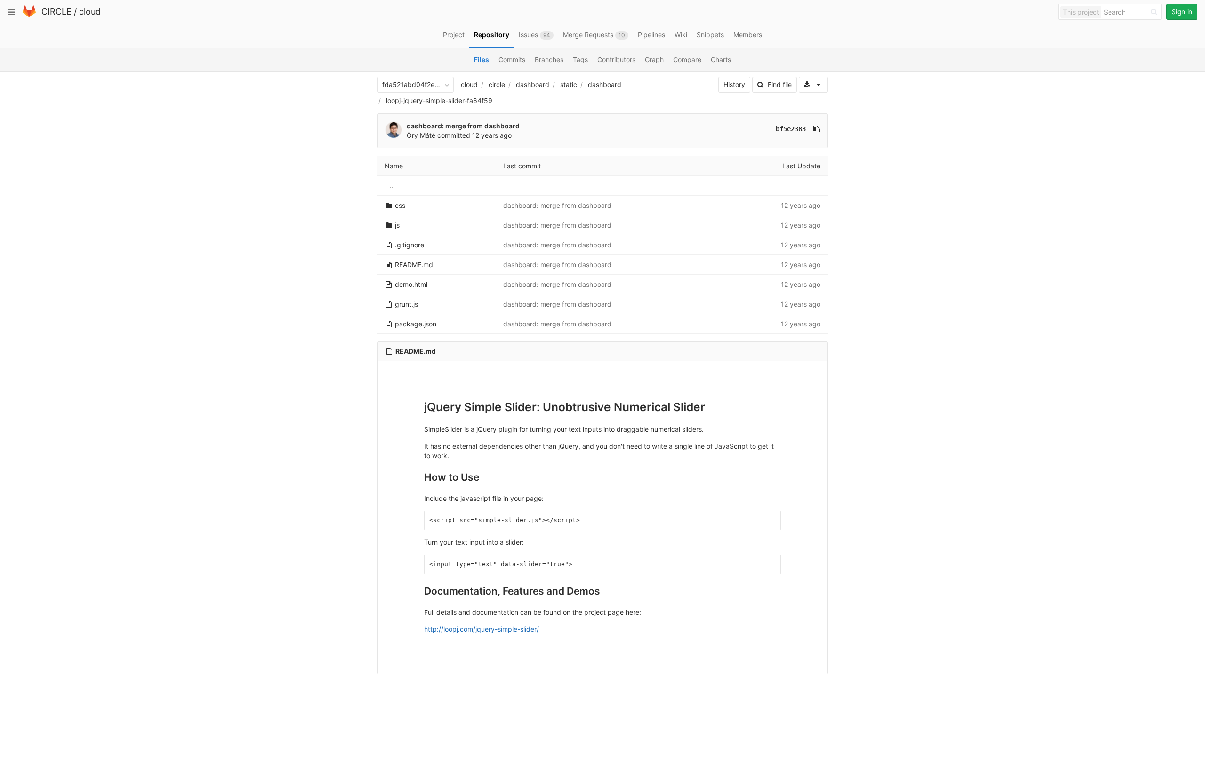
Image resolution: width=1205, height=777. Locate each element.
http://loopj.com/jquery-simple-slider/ (481, 629)
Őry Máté (421, 135)
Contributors (616, 59)
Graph (654, 59)
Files (481, 59)
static (568, 84)
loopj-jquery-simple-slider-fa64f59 (439, 100)
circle (497, 84)
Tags (580, 59)
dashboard (532, 84)
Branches (549, 59)
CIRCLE (56, 11)
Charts (721, 59)
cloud (90, 11)
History (734, 84)
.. (391, 186)
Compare (687, 59)
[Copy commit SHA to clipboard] (816, 129)
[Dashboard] (29, 15)
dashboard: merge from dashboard (463, 126)
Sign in (1182, 12)
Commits (511, 59)
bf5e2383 (791, 129)
